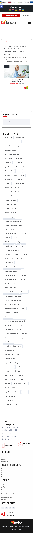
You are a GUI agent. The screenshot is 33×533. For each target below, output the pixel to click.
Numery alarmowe (6, 497)
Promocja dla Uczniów (12, 304)
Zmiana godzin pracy (11, 404)
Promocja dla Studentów (13, 300)
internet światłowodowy (13, 221)
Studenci (19, 329)
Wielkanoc (17, 383)
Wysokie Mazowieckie (12, 392)
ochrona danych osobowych (14, 267)
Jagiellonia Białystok (11, 233)
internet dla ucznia (11, 196)
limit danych (8, 246)
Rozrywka (8, 317)
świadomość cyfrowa (20, 338)
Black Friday (8, 158)
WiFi (25, 383)
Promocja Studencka (11, 308)
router (15, 312)
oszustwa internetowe (12, 271)
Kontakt (3, 499)
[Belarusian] (10, 10)
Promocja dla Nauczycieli (13, 296)
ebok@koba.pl (27, 445)
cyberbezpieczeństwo (12, 167)
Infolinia (19, 179)
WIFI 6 (7, 388)
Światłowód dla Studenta (13, 346)
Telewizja (17, 371)
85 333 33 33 (9, 445)
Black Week (20, 158)
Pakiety (3, 474)
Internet (7, 183)
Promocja (24, 292)
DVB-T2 (7, 175)
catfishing (8, 162)
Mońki (25, 254)
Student (24, 333)
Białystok (19, 146)
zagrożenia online (10, 396)
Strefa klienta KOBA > (10, 15)
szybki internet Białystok (13, 363)
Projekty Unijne (5, 461)
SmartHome (20, 325)
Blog (2, 486)
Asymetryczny (20, 137)
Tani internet (9, 367)
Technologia (21, 367)
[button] (1, 6)
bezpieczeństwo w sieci (12, 142)
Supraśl (7, 338)
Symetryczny (9, 354)
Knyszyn (7, 237)
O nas (3, 457)
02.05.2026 (8, 137)
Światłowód (8, 342)
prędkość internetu (11, 292)
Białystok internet (10, 150)
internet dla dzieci (20, 183)
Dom (24, 167)
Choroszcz (18, 162)
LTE (17, 246)
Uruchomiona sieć (10, 379)
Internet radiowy (10, 212)
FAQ (2, 484)
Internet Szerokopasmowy (13, 225)
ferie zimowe (9, 179)
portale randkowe (10, 283)
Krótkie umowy (10, 242)
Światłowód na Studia (12, 350)
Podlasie (23, 275)
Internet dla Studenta (12, 187)
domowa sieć (9, 171)
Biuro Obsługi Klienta (12, 154)
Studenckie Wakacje (11, 333)
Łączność (21, 242)
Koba (15, 237)
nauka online (9, 262)
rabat (23, 308)
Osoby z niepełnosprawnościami (10, 491)
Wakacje (7, 383)
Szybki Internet (10, 358)
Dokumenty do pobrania (8, 489)
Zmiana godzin (9, 400)
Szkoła (19, 354)
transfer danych (10, 375)
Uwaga (22, 379)
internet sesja (9, 217)
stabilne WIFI (9, 329)
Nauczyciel (20, 258)
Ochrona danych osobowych (9, 495)
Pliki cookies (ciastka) (7, 493)
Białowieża (8, 146)
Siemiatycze (8, 325)
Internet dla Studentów (12, 192)
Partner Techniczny (11, 275)
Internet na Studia (10, 208)
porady (22, 279)
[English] (13, 10)
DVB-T (19, 171)
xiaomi (25, 392)
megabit (17, 254)
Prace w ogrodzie (10, 287)
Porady (3, 487)
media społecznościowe (12, 250)
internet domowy (10, 200)
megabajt (8, 254)
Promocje (4, 476)
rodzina (7, 312)
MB (23, 246)
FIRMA (20, 7)
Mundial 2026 (9, 258)
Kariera (24, 233)
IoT (6, 229)
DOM (14, 7)
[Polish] (20, 10)
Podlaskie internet (11, 279)
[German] (16, 10)
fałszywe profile (19, 175)
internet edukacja (10, 204)
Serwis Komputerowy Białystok (15, 321)
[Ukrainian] (23, 10)
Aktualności (4, 455)
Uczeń (21, 375)
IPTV (12, 229)
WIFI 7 (14, 388)
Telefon (7, 371)
